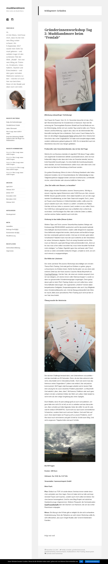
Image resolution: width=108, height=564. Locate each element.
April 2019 (9, 186)
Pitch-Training (81, 552)
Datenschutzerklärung (13, 248)
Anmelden (9, 226)
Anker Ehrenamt (11, 128)
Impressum (10, 251)
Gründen (69, 550)
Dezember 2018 (11, 196)
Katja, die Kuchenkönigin (14, 122)
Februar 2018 (10, 202)
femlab (63, 550)
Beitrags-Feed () (12, 229)
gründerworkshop (50, 552)
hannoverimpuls (61, 552)
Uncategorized (10, 214)
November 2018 (11, 199)
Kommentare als (12, 232)
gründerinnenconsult (78, 550)
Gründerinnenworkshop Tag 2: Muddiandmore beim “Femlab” (68, 34)
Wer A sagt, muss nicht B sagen (15, 168)
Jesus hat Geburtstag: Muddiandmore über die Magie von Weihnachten (15, 138)
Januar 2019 (10, 193)
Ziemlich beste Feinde (13, 125)
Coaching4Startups (51, 274)
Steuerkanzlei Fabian (66, 136)
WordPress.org (11, 236)
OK (81, 561)
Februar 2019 (10, 189)
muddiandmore (15, 7)
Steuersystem (90, 552)
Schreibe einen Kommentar (54, 553)
